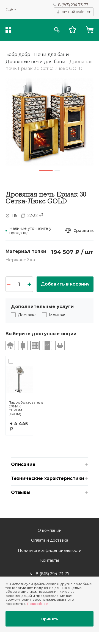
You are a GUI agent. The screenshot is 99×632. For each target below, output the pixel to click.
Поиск (57, 30)
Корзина (90, 29)
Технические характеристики (47, 478)
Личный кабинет (76, 12)
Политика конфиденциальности (49, 550)
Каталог (8, 30)
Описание (23, 464)
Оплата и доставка (49, 540)
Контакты (49, 560)
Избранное (72, 29)
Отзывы (21, 492)
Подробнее (37, 604)
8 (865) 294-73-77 (73, 4)
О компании (50, 530)
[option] (50, 122)
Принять (49, 619)
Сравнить (83, 230)
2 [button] (57, 170)
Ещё (9, 9)
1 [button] (46, 170)
